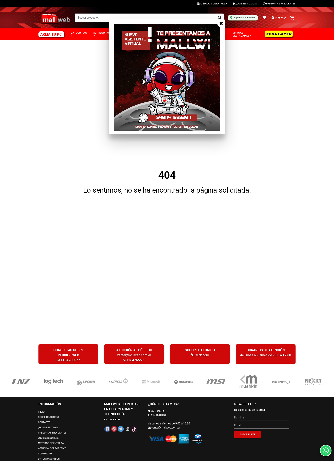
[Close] (221, 23)
